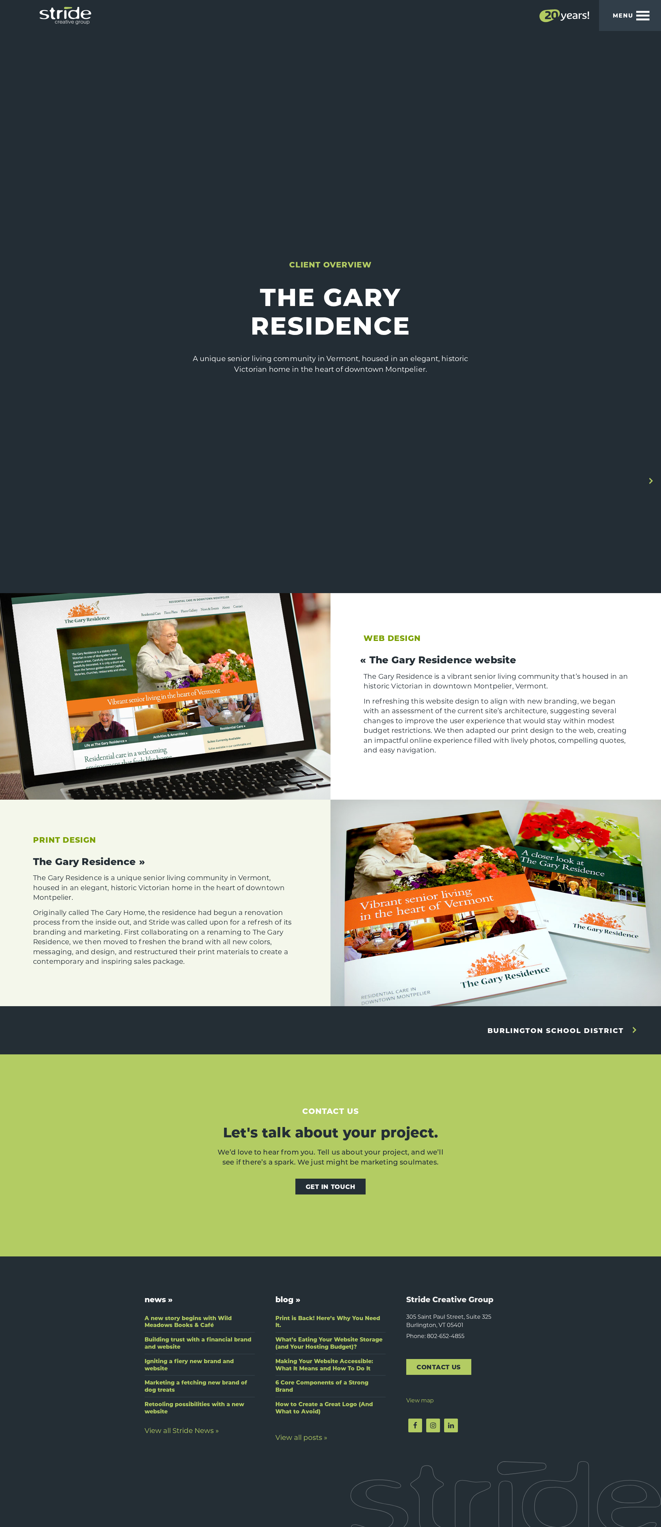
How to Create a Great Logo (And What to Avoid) (324, 1407)
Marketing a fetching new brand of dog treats (196, 1386)
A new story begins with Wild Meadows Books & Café (188, 1321)
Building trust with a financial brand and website (198, 1343)
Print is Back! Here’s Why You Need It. (327, 1321)
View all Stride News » (182, 1430)
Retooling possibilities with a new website (194, 1407)
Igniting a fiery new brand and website (189, 1364)
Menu (623, 15)
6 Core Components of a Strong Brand (321, 1386)
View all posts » (301, 1437)
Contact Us (439, 1366)
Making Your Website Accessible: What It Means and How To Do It (324, 1364)
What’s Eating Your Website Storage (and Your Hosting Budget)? (328, 1343)
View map (420, 1400)
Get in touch (331, 1186)
